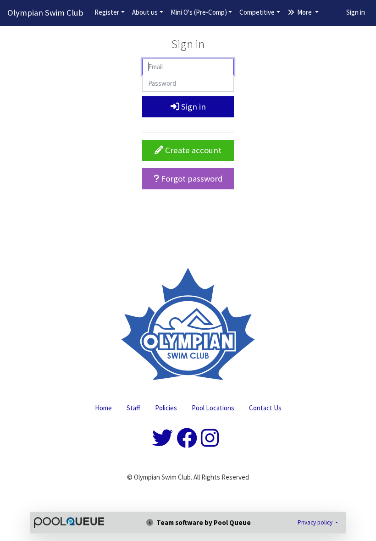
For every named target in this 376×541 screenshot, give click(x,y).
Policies (166, 407)
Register (106, 12)
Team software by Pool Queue (203, 522)
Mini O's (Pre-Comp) (199, 12)
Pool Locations (213, 407)
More (304, 12)
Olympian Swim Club (45, 12)
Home (103, 407)
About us (145, 12)
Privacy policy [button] (316, 522)
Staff (133, 407)
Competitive (257, 12)
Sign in (355, 12)
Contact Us (265, 407)
